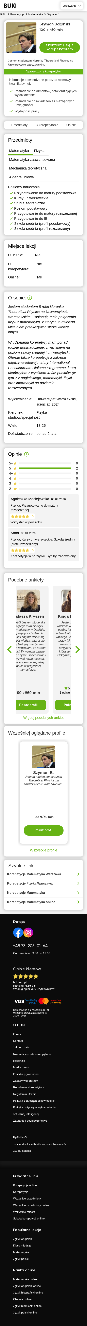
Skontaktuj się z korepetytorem (59, 47)
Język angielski (22, 1238)
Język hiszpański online (28, 1292)
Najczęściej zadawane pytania (32, 1054)
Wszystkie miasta (24, 1211)
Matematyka (21, 1252)
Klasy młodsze (22, 1245)
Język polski (21, 1258)
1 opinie (65, 692)
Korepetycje (20, 1191)
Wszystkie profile (43, 850)
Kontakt (18, 1040)
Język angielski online (27, 1285)
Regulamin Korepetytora (28, 1087)
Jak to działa (21, 1047)
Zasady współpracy (25, 1080)
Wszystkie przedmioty (27, 1198)
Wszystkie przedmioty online (31, 1205)
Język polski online (25, 1312)
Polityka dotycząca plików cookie (34, 1100)
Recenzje (19, 1060)
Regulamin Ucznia (24, 1094)
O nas (17, 1034)
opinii (27, 988)
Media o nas (21, 1067)
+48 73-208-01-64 (30, 946)
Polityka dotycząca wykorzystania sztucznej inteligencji (34, 1111)
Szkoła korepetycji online (29, 1218)
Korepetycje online (25, 1185)
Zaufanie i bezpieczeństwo (30, 1120)
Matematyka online (25, 1279)
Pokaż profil (28, 705)
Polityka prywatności (26, 1074)
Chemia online (22, 1299)
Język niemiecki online (27, 1305)
